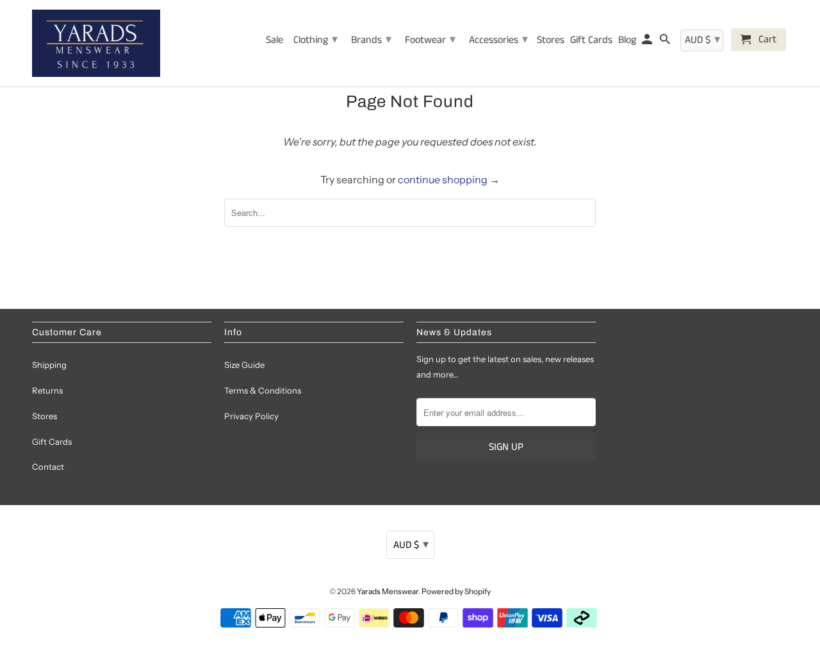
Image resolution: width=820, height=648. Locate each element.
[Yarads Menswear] (96, 43)
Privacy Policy (251, 416)
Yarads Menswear (387, 591)
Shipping (49, 365)
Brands (371, 39)
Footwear (430, 39)
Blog (627, 41)
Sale (274, 41)
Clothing (315, 39)
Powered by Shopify (456, 591)
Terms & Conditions (262, 390)
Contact (48, 466)
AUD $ (411, 544)
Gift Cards (52, 441)
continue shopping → (449, 179)
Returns (47, 390)
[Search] (666, 42)
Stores (44, 416)
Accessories (498, 39)
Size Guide (244, 365)
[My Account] (648, 42)
